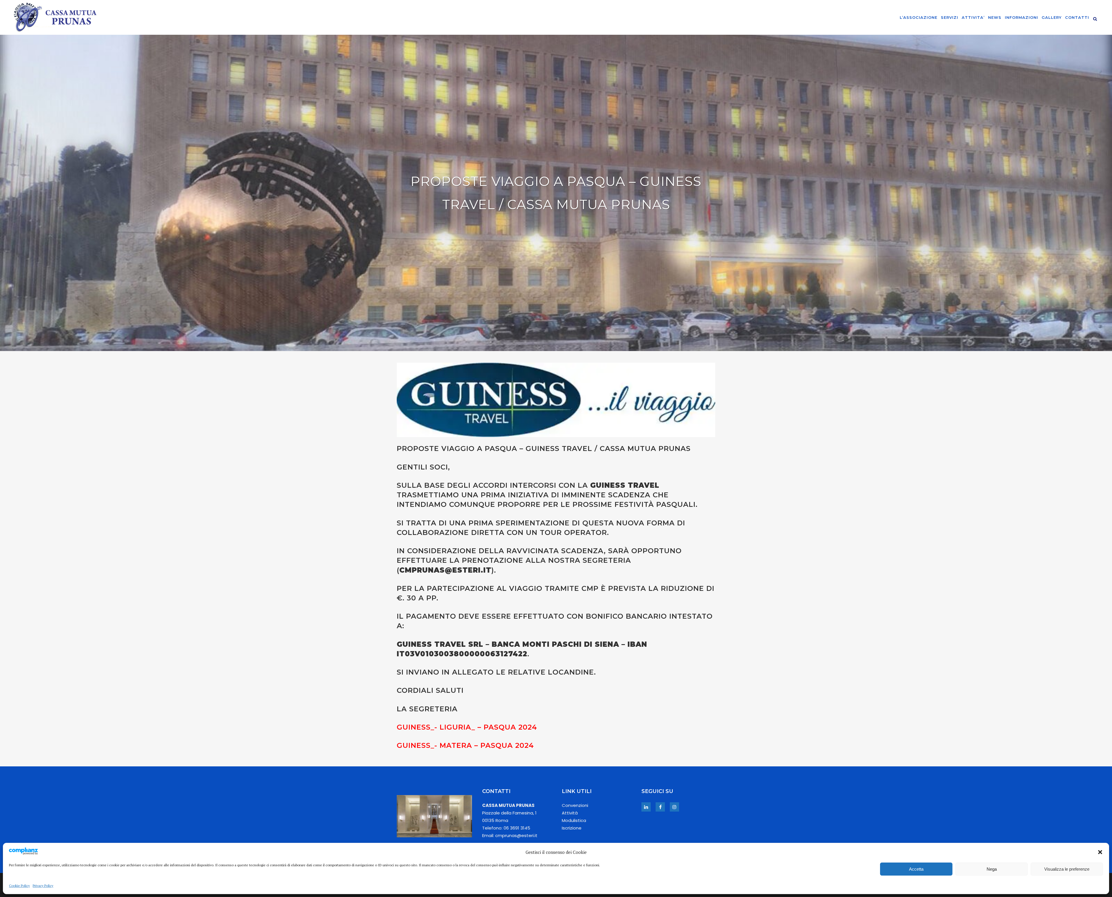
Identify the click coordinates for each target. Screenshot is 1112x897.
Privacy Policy (43, 885)
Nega (992, 869)
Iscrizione (571, 828)
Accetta (916, 869)
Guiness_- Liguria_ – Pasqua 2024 (467, 727)
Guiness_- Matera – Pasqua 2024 (465, 745)
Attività (570, 813)
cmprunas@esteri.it (445, 570)
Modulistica (574, 820)
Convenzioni (575, 805)
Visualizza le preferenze (1066, 869)
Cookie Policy (19, 885)
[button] (1100, 852)
